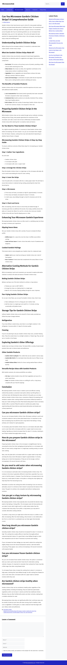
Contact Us (35, 9)
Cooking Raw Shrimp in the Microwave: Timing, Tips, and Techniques (17, 612)
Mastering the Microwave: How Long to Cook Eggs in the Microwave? (56, 50)
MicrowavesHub (8, 4)
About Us (28, 9)
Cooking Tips (9, 9)
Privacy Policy (43, 9)
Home (2, 9)
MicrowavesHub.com (30, 662)
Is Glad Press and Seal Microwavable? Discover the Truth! (56, 43)
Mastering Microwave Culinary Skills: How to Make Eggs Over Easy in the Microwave (56, 21)
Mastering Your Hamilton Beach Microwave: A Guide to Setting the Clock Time (19, 611)
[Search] (63, 3)
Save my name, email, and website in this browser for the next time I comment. (23, 650)
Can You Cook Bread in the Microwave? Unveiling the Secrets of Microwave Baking (56, 57)
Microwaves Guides (19, 9)
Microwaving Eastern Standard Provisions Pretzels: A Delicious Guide (57, 36)
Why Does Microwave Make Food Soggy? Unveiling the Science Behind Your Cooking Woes (57, 29)
